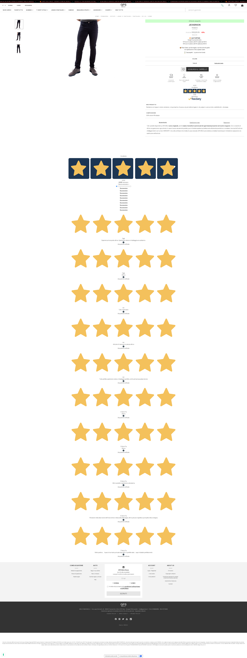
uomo (150, 16)
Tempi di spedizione (76, 573)
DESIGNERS (28, 5)
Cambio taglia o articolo (95, 576)
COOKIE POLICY (111, 613)
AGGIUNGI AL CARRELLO (197, 69)
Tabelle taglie (76, 576)
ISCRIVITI (123, 593)
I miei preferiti (151, 576)
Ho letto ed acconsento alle (124, 587)
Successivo (124, 188)
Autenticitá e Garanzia (170, 581)
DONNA (10, 5)
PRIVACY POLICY (135, 613)
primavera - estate (108, 16)
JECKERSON (194, 25)
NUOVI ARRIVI (7, 10)
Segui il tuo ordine (95, 570)
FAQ (95, 579)
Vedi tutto (119, 10)
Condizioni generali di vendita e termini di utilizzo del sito (170, 577)
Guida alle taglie (218, 63)
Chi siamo (170, 570)
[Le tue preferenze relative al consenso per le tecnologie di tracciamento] (3, 654)
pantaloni (136, 16)
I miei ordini (152, 573)
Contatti (171, 584)
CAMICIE (71, 10)
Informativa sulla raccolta (111, 656)
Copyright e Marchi (171, 573)
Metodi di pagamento (76, 570)
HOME (97, 16)
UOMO (19, 5)
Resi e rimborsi (95, 573)
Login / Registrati (151, 570)
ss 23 (144, 16)
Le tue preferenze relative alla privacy (128, 656)
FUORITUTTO (18, 10)
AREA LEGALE (123, 613)
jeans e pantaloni (124, 16)
